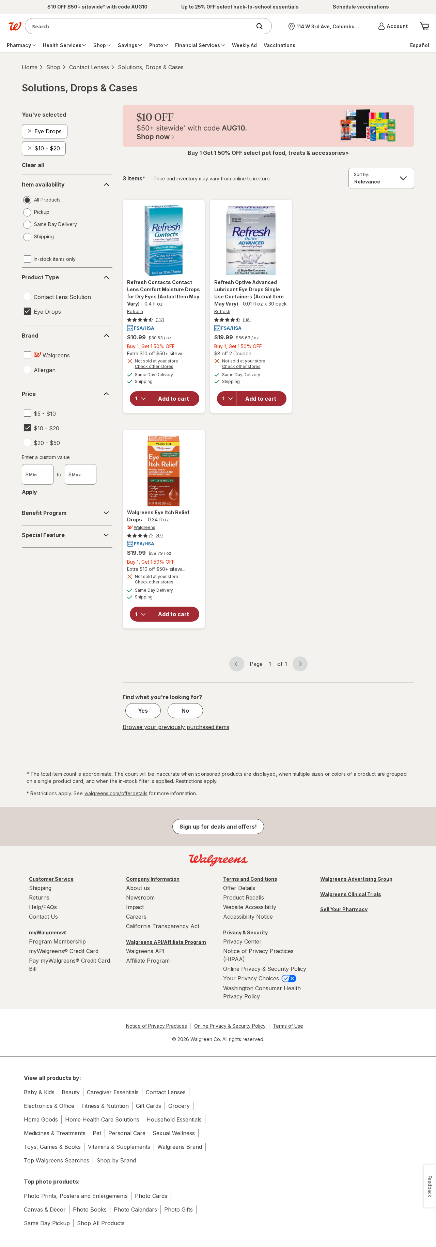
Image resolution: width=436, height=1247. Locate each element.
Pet (97, 1133)
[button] (392, 26)
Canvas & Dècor (45, 1209)
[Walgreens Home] (15, 26)
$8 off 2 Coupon (232, 353)
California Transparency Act (162, 926)
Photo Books (90, 1209)
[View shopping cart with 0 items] (424, 26)
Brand (30, 335)
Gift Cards (148, 1105)
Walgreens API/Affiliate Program (166, 942)
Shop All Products (101, 1223)
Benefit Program (44, 512)
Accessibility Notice (248, 916)
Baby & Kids (39, 1092)
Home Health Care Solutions (102, 1119)
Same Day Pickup (47, 1223)
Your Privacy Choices (252, 978)
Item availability (43, 184)
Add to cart (173, 398)
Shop (53, 67)
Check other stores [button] (164, 367)
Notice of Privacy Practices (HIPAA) (258, 955)
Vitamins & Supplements (119, 1146)
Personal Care (126, 1133)
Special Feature (43, 535)
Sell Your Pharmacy (344, 909)
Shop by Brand (116, 1160)
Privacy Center (242, 941)
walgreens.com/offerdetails (115, 793)
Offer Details (239, 888)
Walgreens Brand (179, 1146)
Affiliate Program (148, 960)
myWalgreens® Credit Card (63, 951)
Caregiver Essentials (113, 1092)
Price (29, 393)
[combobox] (139, 26)
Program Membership (57, 941)
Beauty (71, 1092)
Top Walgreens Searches (56, 1160)
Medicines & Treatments (54, 1133)
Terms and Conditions (250, 879)
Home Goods (41, 1119)
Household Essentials (174, 1119)
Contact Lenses (89, 67)
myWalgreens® (47, 932)
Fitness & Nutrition (105, 1105)
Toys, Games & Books (52, 1146)
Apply (29, 492)
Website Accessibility (249, 907)
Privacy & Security (245, 932)
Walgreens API (145, 951)
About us (138, 888)
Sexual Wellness (174, 1133)
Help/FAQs (43, 907)
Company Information (153, 879)
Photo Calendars (135, 1209)
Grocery (179, 1105)
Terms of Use (288, 1026)
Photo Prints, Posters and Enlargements (76, 1195)
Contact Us (43, 916)
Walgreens (144, 527)
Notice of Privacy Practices (156, 1026)
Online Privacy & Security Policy (264, 968)
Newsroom (140, 897)
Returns (39, 897)
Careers (136, 916)
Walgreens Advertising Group (356, 879)
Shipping (40, 888)
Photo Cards (151, 1195)
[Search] (262, 26)
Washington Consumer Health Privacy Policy (262, 992)
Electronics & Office (49, 1105)
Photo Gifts (178, 1209)
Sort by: (361, 174)
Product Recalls (243, 897)
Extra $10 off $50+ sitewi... (156, 353)
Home (29, 67)
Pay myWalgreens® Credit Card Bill (69, 964)
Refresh (135, 311)
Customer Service (51, 879)
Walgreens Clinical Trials (350, 894)
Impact (135, 907)
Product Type (40, 277)
